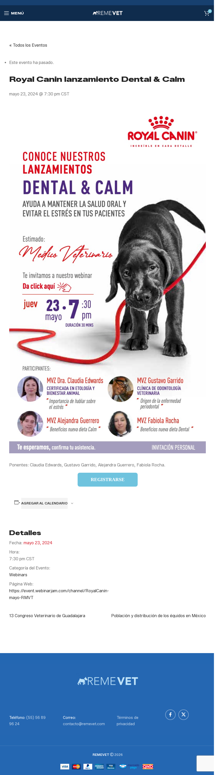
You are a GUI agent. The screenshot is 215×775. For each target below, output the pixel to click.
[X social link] (183, 714)
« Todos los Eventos (28, 45)
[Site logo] (107, 12)
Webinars (18, 574)
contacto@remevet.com (84, 724)
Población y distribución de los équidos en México (158, 615)
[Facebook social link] (170, 714)
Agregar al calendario (44, 503)
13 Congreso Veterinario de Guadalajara (47, 615)
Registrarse (108, 479)
